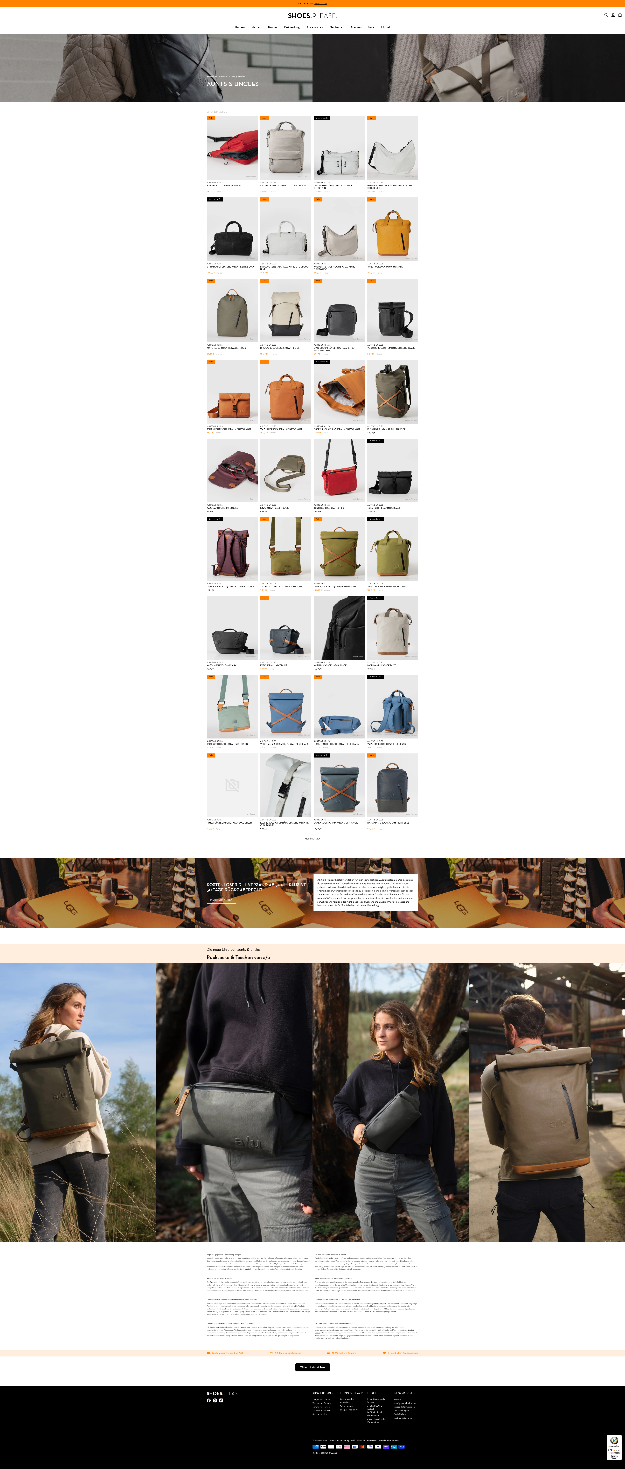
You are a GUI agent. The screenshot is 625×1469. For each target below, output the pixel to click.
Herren (256, 27)
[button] (606, 14)
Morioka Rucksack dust (381, 665)
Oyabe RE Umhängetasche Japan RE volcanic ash (334, 349)
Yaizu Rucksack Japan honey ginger (281, 429)
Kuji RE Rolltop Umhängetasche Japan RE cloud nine (284, 824)
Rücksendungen (401, 1411)
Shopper (270, 1327)
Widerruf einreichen (312, 1367)
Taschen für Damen (321, 1403)
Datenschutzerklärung (339, 1441)
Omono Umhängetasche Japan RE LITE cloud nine (336, 186)
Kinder (272, 27)
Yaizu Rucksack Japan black (330, 665)
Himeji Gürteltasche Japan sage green (229, 823)
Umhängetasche (246, 1327)
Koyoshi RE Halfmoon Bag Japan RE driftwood (334, 268)
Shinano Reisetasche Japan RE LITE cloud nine (284, 268)
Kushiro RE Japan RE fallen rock (386, 429)
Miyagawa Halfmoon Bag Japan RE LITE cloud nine (389, 186)
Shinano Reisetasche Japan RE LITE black (230, 267)
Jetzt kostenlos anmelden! (347, 1401)
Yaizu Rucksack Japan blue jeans (386, 744)
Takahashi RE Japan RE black (384, 508)
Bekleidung (292, 27)
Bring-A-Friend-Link (349, 1410)
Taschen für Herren (321, 1411)
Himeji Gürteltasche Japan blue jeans (336, 744)
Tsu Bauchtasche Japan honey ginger (229, 429)
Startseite (212, 77)
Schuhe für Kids (319, 1414)
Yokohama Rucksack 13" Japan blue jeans (284, 744)
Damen (240, 27)
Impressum (372, 1441)
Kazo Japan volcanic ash (221, 665)
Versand (361, 1441)
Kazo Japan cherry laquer (222, 508)
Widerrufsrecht (319, 1441)
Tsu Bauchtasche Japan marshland (281, 586)
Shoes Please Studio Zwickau (376, 1401)
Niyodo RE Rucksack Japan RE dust (280, 348)
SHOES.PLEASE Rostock (374, 1407)
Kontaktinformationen (389, 1441)
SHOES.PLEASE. (329, 1453)
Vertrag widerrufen (403, 1418)
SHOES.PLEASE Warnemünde (374, 1414)
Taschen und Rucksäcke (219, 1282)
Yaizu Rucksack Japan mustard (385, 267)
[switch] (614, 1457)
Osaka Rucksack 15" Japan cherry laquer (230, 586)
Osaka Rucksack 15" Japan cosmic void (336, 823)
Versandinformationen (404, 1407)
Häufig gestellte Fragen (405, 1403)
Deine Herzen (346, 1406)
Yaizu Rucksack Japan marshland (387, 586)
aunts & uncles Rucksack (255, 1269)
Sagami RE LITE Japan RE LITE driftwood (283, 185)
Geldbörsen (379, 1303)
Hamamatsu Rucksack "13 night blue (388, 823)
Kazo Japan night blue (273, 665)
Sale (371, 27)
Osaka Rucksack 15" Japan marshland (335, 586)
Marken (356, 27)
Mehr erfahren (221, 900)
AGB (353, 1441)
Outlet (385, 27)
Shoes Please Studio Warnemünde (376, 1420)
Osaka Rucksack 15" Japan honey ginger (337, 429)
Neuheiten (320, 3)
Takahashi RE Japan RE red (329, 508)
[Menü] (620, 1437)
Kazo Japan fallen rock (274, 508)
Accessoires (314, 27)
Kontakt (397, 1400)
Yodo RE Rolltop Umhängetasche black (391, 348)
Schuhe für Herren (321, 1407)
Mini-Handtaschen (225, 1327)
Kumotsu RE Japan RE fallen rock (226, 348)
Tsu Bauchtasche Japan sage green (227, 744)
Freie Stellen (400, 1414)
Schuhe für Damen (321, 1400)
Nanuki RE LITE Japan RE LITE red (225, 185)
